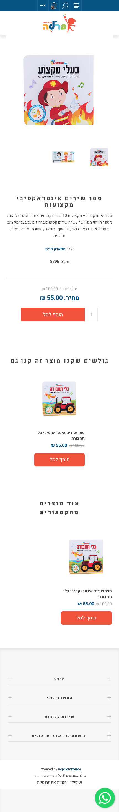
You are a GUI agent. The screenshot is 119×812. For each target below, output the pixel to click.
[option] (86, 578)
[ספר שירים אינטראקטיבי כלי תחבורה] (59, 399)
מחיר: (71, 298)
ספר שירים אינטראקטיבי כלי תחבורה (60, 435)
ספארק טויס (55, 249)
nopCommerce (69, 769)
